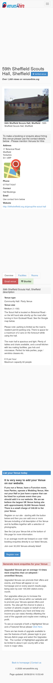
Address (7, 145)
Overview (9, 275)
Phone (6, 180)
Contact (7, 188)
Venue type (10, 297)
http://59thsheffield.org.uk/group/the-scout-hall (24, 206)
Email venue (10, 281)
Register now (12, 554)
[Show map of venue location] (26, 168)
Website (7, 202)
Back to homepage (20, 662)
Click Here (37, 626)
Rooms (34, 275)
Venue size (9, 304)
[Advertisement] (26, 37)
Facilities (22, 275)
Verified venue (40, 74)
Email (5, 195)
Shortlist (27, 281)
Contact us (36, 662)
